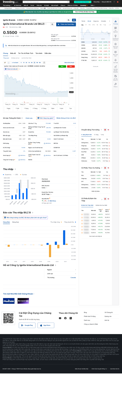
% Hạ (102, 134)
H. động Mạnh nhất (86, 134)
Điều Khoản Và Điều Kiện (81, 369)
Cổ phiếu (103, 21)
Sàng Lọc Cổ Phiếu (73, 5)
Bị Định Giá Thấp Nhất (87, 205)
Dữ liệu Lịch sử (15, 58)
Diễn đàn (48, 53)
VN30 (83, 42)
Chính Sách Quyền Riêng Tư (99, 369)
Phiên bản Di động (90, 316)
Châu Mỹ (76, 8)
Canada (73, 277)
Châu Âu (82, 8)
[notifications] (114, 2)
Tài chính (38, 53)
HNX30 (83, 48)
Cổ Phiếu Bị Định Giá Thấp (88, 199)
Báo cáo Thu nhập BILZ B (17, 212)
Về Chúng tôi (109, 312)
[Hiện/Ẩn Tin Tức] (44, 63)
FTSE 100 (84, 60)
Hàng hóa (96, 21)
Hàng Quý (15, 222)
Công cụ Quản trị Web (91, 324)
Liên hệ (107, 320)
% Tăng (96, 134)
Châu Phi (111, 8)
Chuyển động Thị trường (90, 130)
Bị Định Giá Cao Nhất (101, 205)
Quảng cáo (108, 316)
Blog (85, 312)
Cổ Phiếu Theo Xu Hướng (90, 168)
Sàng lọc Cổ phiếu (20, 8)
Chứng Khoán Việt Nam (32, 8)
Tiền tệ (83, 21)
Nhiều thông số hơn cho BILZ (66, 118)
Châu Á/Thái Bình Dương (100, 8)
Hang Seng (84, 57)
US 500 (83, 51)
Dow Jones (84, 54)
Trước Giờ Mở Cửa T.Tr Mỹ (54, 8)
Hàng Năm (6, 222)
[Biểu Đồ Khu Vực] (9, 63)
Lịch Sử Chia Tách (26, 58)
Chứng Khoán (8, 8)
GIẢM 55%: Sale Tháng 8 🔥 (82, 2)
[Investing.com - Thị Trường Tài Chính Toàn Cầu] (10, 2)
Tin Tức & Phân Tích (25, 53)
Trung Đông (89, 8)
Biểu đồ (13, 53)
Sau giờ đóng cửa (67, 8)
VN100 (83, 45)
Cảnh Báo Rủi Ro (114, 369)
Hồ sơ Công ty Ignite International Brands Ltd (28, 265)
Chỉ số (89, 21)
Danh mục (87, 320)
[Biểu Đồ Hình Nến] (5, 63)
